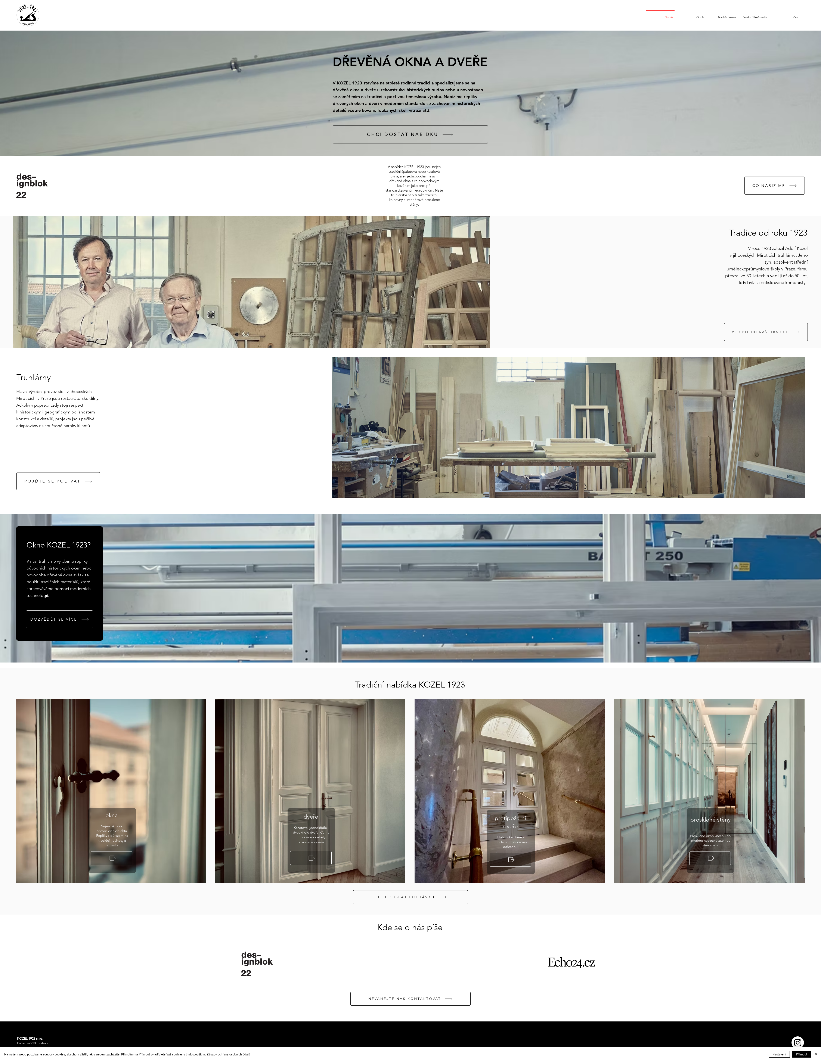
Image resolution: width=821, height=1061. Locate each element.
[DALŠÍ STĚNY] (710, 858)
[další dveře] (311, 858)
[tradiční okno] (111, 858)
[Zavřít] (815, 1054)
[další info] (510, 860)
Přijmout (801, 1054)
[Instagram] (797, 1042)
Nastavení (779, 1054)
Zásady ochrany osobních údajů (228, 1054)
